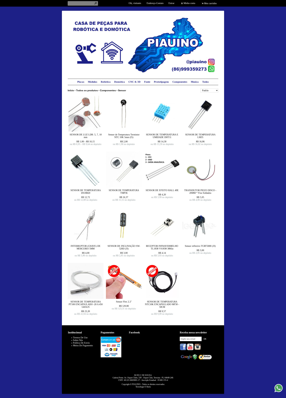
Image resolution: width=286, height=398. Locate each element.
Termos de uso (80, 337)
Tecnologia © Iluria (143, 387)
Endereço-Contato (155, 3)
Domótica (119, 81)
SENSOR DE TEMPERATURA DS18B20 (86, 191)
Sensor (122, 90)
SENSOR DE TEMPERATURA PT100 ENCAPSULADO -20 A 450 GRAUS (86, 304)
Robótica (106, 81)
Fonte (147, 81)
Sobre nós (78, 340)
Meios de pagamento (83, 345)
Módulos (92, 81)
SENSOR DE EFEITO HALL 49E (162, 190)
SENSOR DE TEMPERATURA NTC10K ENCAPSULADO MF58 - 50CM (162, 304)
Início (71, 90)
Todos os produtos (87, 90)
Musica (195, 81)
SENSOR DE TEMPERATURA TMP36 (124, 191)
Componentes (179, 81)
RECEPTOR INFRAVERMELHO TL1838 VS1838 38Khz (162, 247)
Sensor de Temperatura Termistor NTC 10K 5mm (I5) (124, 136)
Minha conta (189, 3)
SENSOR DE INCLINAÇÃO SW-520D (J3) (124, 247)
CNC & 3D (134, 81)
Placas (80, 81)
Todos (205, 81)
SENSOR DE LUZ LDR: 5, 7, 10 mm (86, 136)
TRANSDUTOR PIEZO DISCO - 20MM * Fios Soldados (200, 191)
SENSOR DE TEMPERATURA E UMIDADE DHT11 (162, 136)
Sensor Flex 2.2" (124, 301)
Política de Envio (81, 343)
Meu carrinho (210, 3)
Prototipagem (161, 81)
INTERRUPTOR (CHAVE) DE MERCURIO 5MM (85, 247)
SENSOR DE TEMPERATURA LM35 (200, 136)
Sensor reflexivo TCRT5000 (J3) (200, 246)
